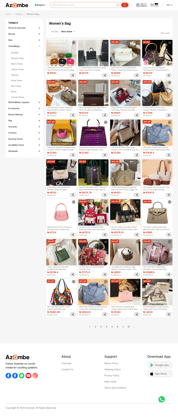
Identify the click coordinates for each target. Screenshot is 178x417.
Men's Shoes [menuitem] (17, 64)
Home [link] (8, 14)
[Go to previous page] (84, 327)
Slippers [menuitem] (14, 75)
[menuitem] (24, 28)
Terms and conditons (115, 387)
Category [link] (18, 14)
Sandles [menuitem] (14, 53)
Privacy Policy (111, 375)
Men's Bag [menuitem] (16, 86)
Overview (66, 363)
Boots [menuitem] (13, 91)
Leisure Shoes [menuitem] (17, 69)
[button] (41, 5)
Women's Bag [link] (33, 14)
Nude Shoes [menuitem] (16, 80)
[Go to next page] (134, 327)
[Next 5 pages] (123, 327)
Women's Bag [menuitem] (17, 58)
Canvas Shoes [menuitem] (17, 97)
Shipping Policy (112, 369)
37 (129, 327)
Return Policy (111, 363)
